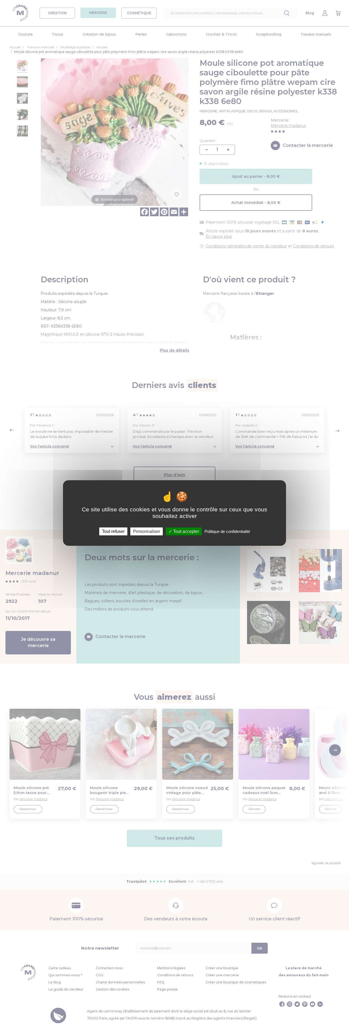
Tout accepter (185, 531)
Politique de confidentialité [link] (227, 531)
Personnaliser (146, 531)
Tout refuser (113, 531)
